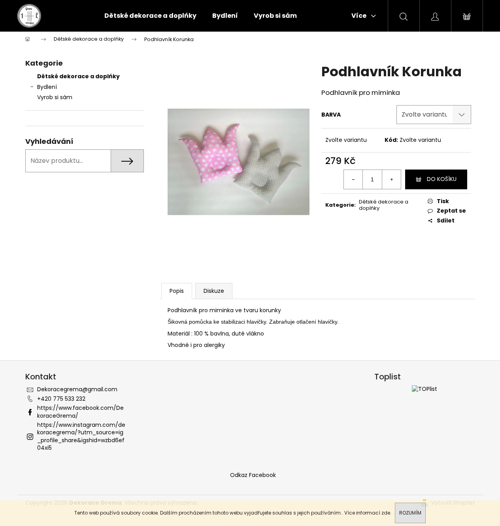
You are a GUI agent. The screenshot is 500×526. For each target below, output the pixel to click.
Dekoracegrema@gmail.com (77, 389)
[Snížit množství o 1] (353, 179)
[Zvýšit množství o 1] (391, 179)
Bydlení (47, 87)
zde (385, 512)
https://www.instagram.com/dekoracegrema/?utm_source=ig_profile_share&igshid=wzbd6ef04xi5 (81, 436)
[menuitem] (150, 16)
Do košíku (442, 179)
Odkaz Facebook (253, 475)
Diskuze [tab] (214, 291)
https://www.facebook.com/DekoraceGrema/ (80, 411)
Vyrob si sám (55, 97)
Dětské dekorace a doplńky (78, 76)
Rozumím (410, 512)
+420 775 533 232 (61, 399)
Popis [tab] (177, 291)
